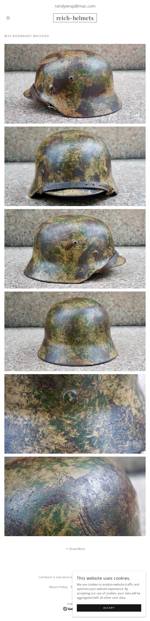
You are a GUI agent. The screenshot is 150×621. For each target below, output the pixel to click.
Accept (109, 607)
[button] (15, 17)
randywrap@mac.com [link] (75, 6)
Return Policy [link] (58, 587)
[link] (75, 19)
